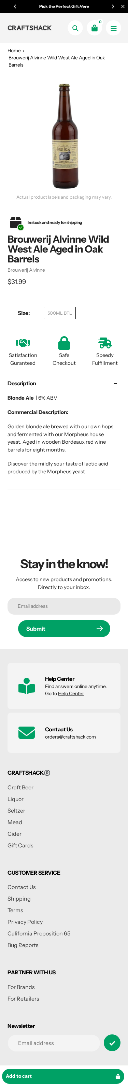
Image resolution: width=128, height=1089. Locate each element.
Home (14, 50)
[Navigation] (113, 27)
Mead (15, 822)
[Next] (112, 6)
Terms (15, 910)
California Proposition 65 (39, 933)
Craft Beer (20, 787)
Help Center (71, 693)
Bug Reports (23, 945)
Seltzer (16, 810)
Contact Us (22, 887)
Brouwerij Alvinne (26, 270)
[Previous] (15, 6)
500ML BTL (59, 313)
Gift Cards (20, 845)
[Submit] (112, 1042)
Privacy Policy (25, 921)
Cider (15, 833)
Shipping (19, 898)
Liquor (16, 799)
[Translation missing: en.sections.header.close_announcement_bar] (122, 6)
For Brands (21, 987)
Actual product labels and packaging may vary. (64, 197)
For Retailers (23, 998)
